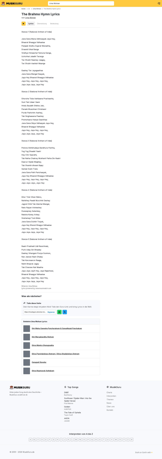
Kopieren (51, 312)
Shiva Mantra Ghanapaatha (43, 345)
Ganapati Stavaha (39, 362)
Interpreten (111, 396)
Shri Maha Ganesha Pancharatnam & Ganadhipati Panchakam (57, 328)
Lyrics (31, 24)
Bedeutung (54, 24)
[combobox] (81, 3)
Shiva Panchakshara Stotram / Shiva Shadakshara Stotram (55, 354)
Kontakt (110, 410)
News (109, 403)
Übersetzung (42, 24)
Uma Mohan (30, 18)
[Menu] (159, 3)
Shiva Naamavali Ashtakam (43, 371)
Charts (109, 392)
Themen (110, 399)
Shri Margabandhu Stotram (43, 337)
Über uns (111, 406)
